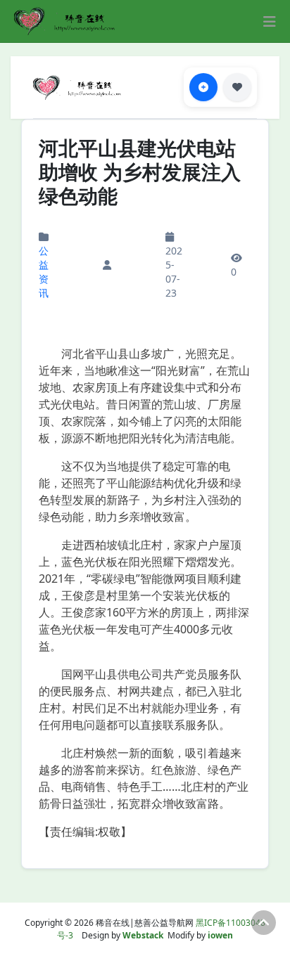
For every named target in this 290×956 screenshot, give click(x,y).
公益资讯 (44, 271)
